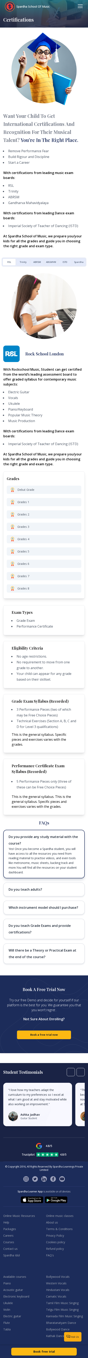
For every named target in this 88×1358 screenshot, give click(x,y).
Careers (8, 1235)
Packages (9, 1229)
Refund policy (55, 1249)
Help (6, 1222)
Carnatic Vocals (56, 1296)
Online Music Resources (19, 1216)
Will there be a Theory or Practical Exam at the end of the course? (42, 953)
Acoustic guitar (13, 1290)
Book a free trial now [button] (44, 1034)
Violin (6, 1310)
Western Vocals (56, 1283)
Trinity (23, 261)
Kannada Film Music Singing (64, 1316)
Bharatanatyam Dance (61, 1323)
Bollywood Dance (58, 1329)
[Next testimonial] (81, 1072)
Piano (7, 1283)
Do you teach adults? (25, 889)
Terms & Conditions (59, 1229)
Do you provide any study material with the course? (43, 840)
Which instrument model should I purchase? (43, 907)
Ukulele (8, 1303)
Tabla (7, 1329)
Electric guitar (12, 1316)
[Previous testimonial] (71, 1072)
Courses (8, 1242)
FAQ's (50, 1255)
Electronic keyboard (16, 1296)
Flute (6, 1323)
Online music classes (59, 1216)
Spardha (78, 261)
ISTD (65, 261)
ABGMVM (51, 261)
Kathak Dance (55, 1336)
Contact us (10, 1249)
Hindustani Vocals (57, 1290)
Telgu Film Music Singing (62, 1310)
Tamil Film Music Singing (62, 1303)
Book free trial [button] (44, 1351)
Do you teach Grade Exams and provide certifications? (40, 928)
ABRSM (37, 261)
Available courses (14, 1277)
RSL (9, 261)
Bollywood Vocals (58, 1277)
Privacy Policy (55, 1235)
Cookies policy (55, 1242)
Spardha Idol (11, 1255)
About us (52, 1222)
